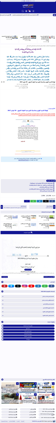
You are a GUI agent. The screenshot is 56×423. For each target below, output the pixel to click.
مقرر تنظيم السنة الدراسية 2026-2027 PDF (7, 37)
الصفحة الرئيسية (53, 45)
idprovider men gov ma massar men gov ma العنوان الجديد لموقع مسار (46, 401)
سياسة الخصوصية (4, 421)
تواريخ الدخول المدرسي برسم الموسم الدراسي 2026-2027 (10, 390)
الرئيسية (22, 421)
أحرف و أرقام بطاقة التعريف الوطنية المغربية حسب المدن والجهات (10, 401)
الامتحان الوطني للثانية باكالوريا (48, 315)
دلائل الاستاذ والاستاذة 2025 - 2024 (47, 417)
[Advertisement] (28, 25)
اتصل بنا (18, 421)
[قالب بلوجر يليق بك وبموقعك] (54, 421)
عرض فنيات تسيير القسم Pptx (46, 190)
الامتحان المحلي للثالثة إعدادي (48, 304)
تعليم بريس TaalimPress (36, 421)
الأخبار (42, 195)
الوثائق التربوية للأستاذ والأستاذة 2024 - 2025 (46, 414)
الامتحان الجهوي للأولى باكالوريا (48, 311)
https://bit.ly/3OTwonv (23, 160)
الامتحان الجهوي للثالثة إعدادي (48, 307)
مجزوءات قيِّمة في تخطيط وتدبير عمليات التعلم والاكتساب (41, 189)
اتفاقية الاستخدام (12, 421)
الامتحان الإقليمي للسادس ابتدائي (48, 300)
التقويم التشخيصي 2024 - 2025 (47, 411)
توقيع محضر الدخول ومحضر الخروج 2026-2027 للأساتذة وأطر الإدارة (25, 37)
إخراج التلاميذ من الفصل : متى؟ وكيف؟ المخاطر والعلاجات (41, 185)
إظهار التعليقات (27, 232)
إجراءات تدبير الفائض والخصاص (46, 187)
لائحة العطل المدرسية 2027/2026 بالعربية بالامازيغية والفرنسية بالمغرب (45, 38)
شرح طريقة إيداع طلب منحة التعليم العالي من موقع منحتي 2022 (7, 225)
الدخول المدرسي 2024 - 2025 (48, 409)
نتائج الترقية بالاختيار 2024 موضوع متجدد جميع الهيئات (41, 183)
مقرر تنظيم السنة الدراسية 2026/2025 (28, 271)
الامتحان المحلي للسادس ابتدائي (48, 296)
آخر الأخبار (48, 45)
